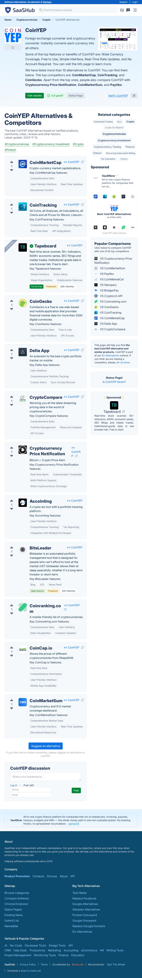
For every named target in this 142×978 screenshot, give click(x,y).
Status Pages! (13, 909)
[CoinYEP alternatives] (13, 35)
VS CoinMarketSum (112, 268)
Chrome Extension (16, 904)
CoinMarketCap (84, 75)
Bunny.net (77, 964)
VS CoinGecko (109, 307)
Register (123, 2)
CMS (23, 702)
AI (6, 945)
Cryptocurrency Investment (114, 140)
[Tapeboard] (23, 247)
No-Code (16, 945)
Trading (123, 159)
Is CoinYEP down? (114, 382)
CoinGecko (33, 80)
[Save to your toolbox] (13, 47)
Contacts (38, 876)
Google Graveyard (84, 920)
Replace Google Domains (88, 926)
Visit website (34, 95)
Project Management (18, 955)
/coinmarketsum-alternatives (26, 696)
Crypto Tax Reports (114, 127)
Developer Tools (35, 945)
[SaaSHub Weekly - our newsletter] (122, 10)
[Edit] (134, 95)
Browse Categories (17, 893)
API (72, 876)
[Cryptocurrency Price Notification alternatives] (23, 450)
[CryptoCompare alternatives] (23, 399)
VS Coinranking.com (112, 301)
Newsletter (11, 926)
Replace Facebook (84, 898)
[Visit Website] (82, 162)
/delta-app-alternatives (22, 346)
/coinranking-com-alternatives (27, 601)
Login (134, 2)
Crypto (130, 121)
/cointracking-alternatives (24, 201)
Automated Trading (103, 121)
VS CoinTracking (110, 312)
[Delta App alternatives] (23, 352)
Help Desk (20, 950)
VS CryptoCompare (112, 329)
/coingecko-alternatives (22, 297)
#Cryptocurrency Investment (51, 144)
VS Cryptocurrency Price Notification (113, 260)
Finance (130, 146)
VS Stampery (108, 285)
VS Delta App (108, 323)
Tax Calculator (108, 159)
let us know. (123, 362)
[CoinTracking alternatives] (23, 206)
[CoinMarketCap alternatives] (23, 164)
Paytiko (116, 85)
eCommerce (89, 950)
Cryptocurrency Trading (107, 146)
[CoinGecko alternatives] (23, 303)
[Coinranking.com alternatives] (23, 607)
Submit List (12, 920)
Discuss (52, 876)
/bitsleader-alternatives (22, 544)
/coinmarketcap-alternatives (25, 158)
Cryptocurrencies (114, 134)
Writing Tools (114, 950)
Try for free (36, 286)
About (64, 876)
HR (102, 950)
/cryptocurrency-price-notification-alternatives (37, 444)
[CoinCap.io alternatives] (23, 649)
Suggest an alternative (45, 746)
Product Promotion (17, 876)
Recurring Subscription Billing (120, 153)
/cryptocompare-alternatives (26, 393)
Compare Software (17, 898)
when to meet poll (31, 970)
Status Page (76, 95)
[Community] (128, 10)
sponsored (74, 824)
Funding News (14, 915)
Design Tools (57, 945)
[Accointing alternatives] (23, 503)
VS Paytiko (106, 273)
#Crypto (78, 144)
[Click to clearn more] (71, 820)
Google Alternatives (85, 904)
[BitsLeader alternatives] (23, 549)
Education (77, 955)
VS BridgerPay (109, 290)
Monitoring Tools (45, 955)
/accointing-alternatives (22, 497)
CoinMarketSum (90, 85)
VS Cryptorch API (110, 296)
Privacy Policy (28, 964)
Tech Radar (79, 893)
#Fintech (10, 150)
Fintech (97, 153)
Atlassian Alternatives (86, 909)
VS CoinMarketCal (111, 279)
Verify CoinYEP (118, 95)
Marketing (54, 950)
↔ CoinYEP (71, 162)
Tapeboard (113, 412)
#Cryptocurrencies (17, 144)
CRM (8, 950)
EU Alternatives (110, 355)
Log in (14, 785)
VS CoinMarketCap (112, 318)
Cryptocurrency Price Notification (50, 85)
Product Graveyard (84, 915)
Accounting (71, 950)
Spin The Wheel (116, 964)
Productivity (37, 950)
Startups (47, 2)
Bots (119, 121)
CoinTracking (107, 75)
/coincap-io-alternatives (23, 644)
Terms (44, 964)
